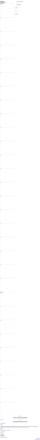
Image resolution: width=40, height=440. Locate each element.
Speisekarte (13, 426)
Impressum (38, 438)
